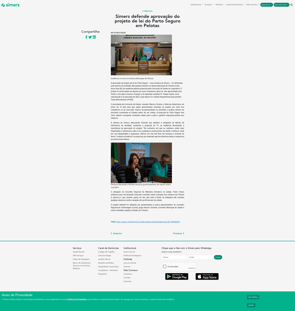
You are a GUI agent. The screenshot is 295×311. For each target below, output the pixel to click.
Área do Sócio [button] (281, 4)
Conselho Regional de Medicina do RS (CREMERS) (159, 222)
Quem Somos (129, 252)
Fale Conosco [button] (252, 4)
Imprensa (127, 281)
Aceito (251, 305)
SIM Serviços (78, 255)
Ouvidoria (128, 274)
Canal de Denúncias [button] (234, 4)
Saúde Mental (78, 252)
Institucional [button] (196, 4)
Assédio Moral (104, 259)
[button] (291, 5)
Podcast (127, 266)
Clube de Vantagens (81, 259)
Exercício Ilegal (104, 255)
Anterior (117, 233)
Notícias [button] (219, 4)
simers (12, 5)
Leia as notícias (130, 263)
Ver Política (253, 297)
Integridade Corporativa (108, 266)
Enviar (218, 257)
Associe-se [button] (266, 4)
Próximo (178, 233)
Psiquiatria (102, 274)
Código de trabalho (106, 252)
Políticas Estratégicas (132, 255)
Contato (127, 277)
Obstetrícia (132, 222)
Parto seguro (122, 222)
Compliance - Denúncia (108, 270)
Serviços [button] (208, 4)
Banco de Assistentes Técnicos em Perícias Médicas (82, 266)
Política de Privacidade (76, 299)
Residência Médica (106, 263)
